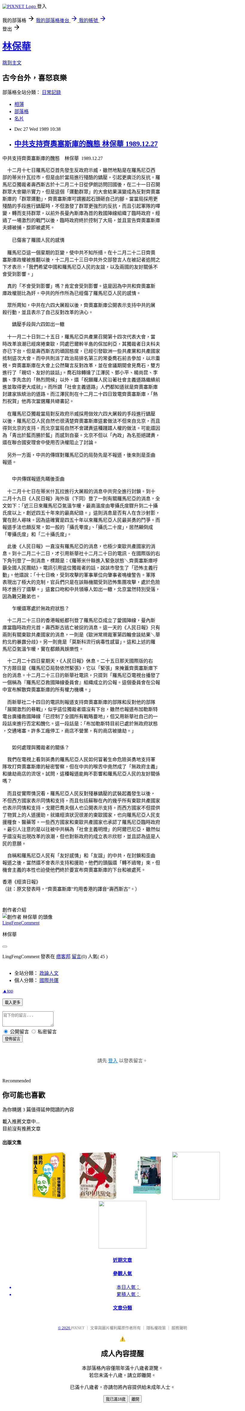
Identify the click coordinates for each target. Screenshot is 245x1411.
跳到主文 (12, 62)
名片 (19, 118)
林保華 (16, 46)
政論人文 (49, 973)
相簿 (19, 104)
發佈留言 (12, 1039)
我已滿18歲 (115, 1399)
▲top (7, 990)
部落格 (21, 111)
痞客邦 (63, 956)
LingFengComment (20, 922)
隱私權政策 (156, 1328)
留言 (76, 956)
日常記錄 (51, 92)
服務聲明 (179, 1328)
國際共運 (49, 980)
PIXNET (78, 1328)
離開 (135, 1399)
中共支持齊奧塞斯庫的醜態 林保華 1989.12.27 (86, 144)
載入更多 (12, 1002)
